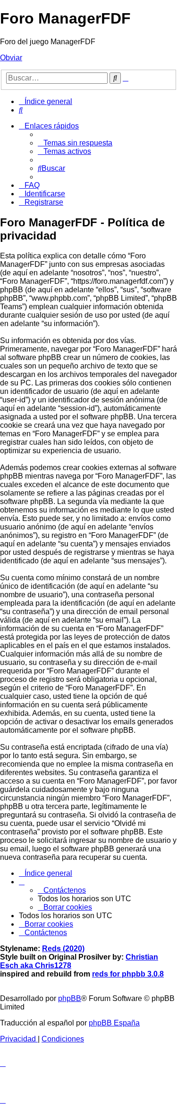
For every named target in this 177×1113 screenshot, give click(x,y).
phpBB (69, 998)
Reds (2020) (63, 949)
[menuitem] (21, 110)
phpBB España (114, 1023)
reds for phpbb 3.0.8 (128, 974)
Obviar (11, 58)
